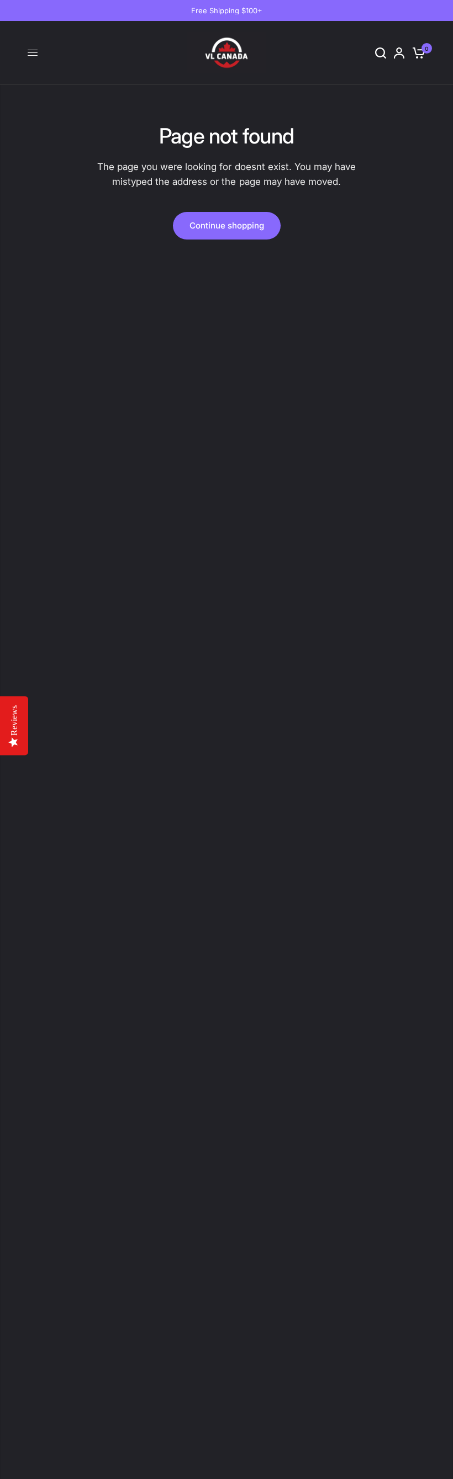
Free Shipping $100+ (226, 10)
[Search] (380, 52)
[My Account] (399, 52)
